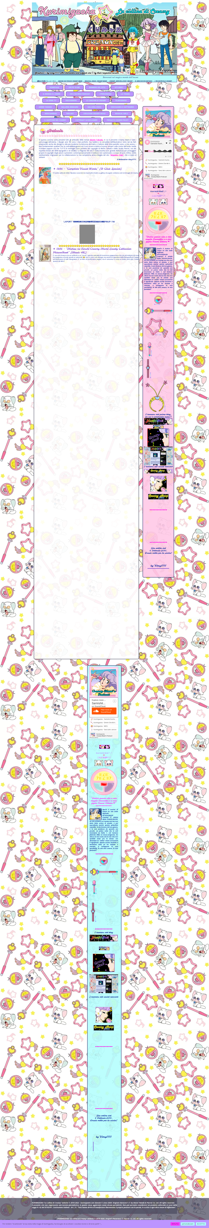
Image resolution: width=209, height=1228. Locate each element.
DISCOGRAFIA (71, 100)
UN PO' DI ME (74, 87)
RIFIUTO (175, 1224)
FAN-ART (70, 113)
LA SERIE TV (51, 100)
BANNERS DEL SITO (97, 87)
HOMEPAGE (54, 87)
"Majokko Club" (117, 155)
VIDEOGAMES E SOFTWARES (122, 107)
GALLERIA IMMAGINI (69, 107)
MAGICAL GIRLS (121, 113)
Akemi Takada (96, 140)
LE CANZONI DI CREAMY (96, 100)
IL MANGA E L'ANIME (51, 94)
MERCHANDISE (51, 113)
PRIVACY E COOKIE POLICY (117, 120)
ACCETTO (201, 1224)
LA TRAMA (125, 94)
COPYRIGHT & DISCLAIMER (86, 120)
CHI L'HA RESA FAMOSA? (80, 94)
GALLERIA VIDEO (94, 107)
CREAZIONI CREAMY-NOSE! (94, 113)
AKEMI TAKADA (45, 107)
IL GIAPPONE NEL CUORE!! (55, 120)
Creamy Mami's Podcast (159, 180)
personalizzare (187, 1224)
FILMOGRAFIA (121, 100)
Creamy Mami (147, 180)
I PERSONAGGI (105, 94)
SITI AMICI (119, 87)
